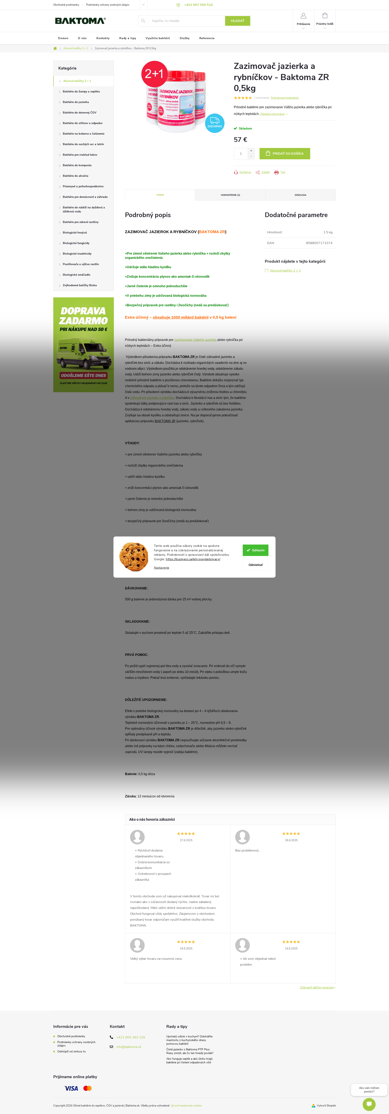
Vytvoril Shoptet (326, 1106)
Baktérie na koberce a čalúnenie (83, 134)
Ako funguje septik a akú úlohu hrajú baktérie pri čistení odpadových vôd (189, 1060)
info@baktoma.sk (128, 1047)
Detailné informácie (272, 114)
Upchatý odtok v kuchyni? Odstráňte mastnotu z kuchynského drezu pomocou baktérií (189, 1040)
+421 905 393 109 (130, 1037)
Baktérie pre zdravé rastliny (80, 222)
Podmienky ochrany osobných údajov (107, 5)
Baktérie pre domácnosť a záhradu (85, 197)
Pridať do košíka (288, 153)
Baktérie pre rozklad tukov (80, 155)
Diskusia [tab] (300, 195)
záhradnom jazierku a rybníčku (152, 398)
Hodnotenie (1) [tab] (230, 195)
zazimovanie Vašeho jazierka (195, 340)
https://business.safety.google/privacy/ (193, 559)
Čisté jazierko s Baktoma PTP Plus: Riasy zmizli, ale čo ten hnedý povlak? (189, 1051)
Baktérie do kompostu (77, 165)
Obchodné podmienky (66, 5)
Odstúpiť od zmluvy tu (71, 1051)
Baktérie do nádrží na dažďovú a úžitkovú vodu (84, 209)
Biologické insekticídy (77, 254)
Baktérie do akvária (75, 176)
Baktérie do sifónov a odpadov (83, 123)
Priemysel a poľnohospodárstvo (83, 186)
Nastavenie (161, 567)
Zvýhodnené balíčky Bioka (80, 285)
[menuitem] (63, 38)
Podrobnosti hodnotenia (285, 98)
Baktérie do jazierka (76, 102)
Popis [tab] (160, 195)
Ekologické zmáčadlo (76, 275)
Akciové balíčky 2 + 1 (77, 81)
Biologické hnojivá (75, 233)
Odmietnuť (256, 565)
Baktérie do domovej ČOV (79, 113)
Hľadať (237, 21)
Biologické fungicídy (76, 243)
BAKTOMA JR (165, 421)
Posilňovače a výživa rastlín (81, 264)
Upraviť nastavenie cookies (186, 1106)
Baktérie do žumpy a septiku (81, 91)
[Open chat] (369, 1104)
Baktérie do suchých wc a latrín (83, 144)
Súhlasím (258, 550)
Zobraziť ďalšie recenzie (317, 987)
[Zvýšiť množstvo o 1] (251, 151)
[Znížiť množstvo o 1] (251, 156)
